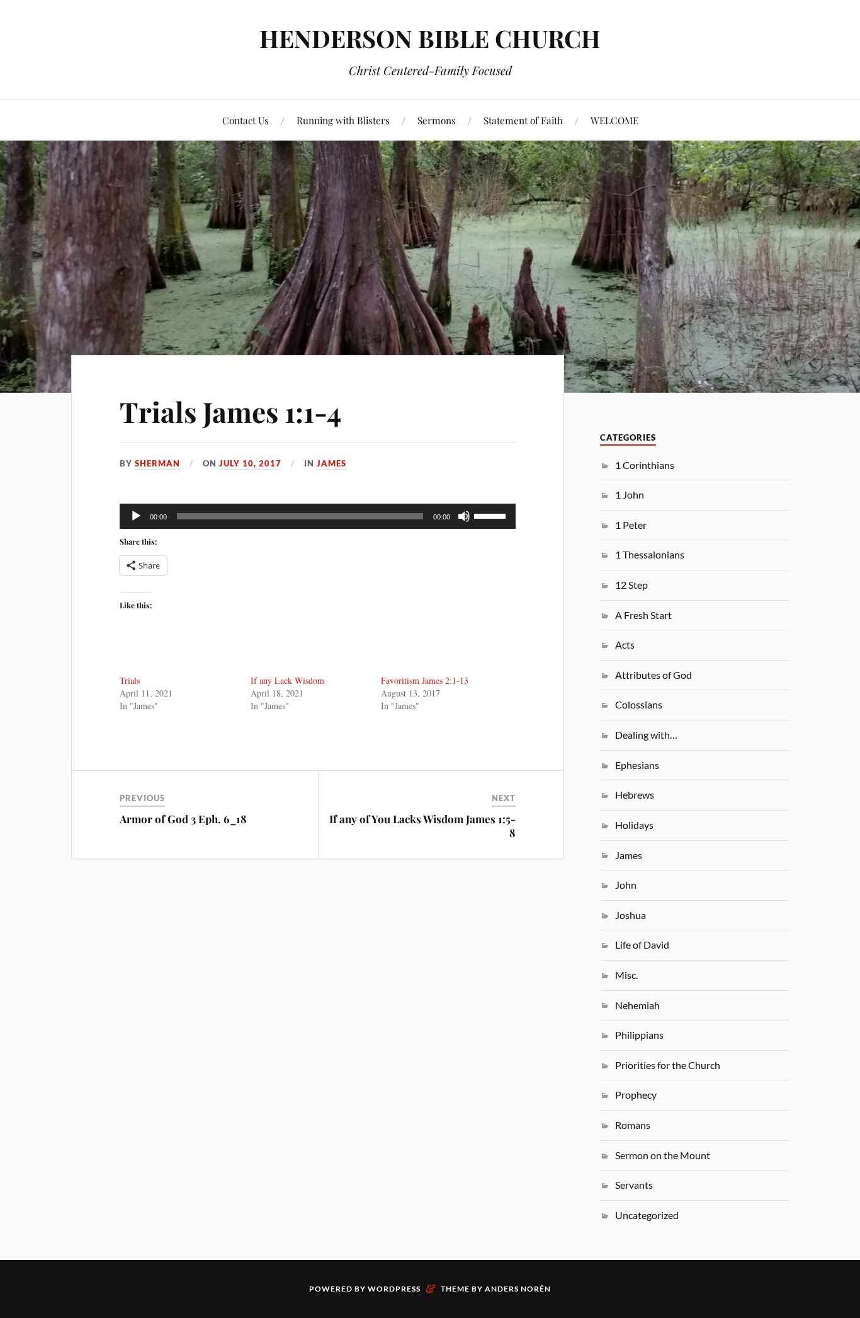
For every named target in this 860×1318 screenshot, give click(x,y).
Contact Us (245, 120)
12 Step (631, 585)
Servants (634, 1185)
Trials (130, 680)
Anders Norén (518, 1288)
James (331, 463)
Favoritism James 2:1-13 (424, 680)
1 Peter (631, 525)
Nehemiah (637, 1005)
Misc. (626, 975)
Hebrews (634, 795)
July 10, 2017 (250, 463)
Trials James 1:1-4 (230, 411)
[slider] (491, 515)
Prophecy (636, 1095)
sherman (157, 463)
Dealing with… (646, 735)
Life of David (642, 945)
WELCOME (614, 120)
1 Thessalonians (649, 554)
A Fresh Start (643, 615)
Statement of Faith (523, 120)
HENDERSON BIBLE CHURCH (430, 38)
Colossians (638, 704)
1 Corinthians (644, 465)
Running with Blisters (343, 120)
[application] (318, 516)
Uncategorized (647, 1215)
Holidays (634, 825)
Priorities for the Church (667, 1065)
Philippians (639, 1035)
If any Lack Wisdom (287, 680)
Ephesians (637, 765)
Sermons (436, 120)
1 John (629, 494)
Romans (632, 1125)
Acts (625, 644)
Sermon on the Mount (662, 1155)
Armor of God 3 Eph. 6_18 (183, 819)
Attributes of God (653, 675)
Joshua (630, 915)
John (626, 885)
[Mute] (464, 516)
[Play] (136, 516)
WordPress (394, 1288)
